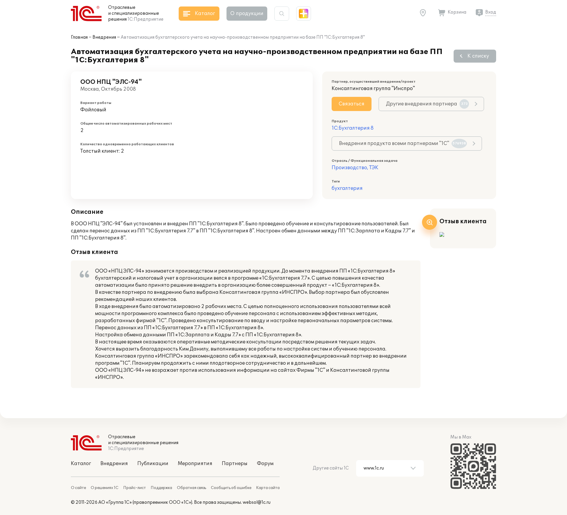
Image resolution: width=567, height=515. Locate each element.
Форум (265, 464)
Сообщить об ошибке (231, 487)
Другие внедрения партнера (427, 104)
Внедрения (104, 37)
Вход (490, 12)
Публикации (152, 464)
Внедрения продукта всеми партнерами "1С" (402, 143)
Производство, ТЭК (355, 168)
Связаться (351, 104)
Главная (79, 37)
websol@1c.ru (257, 502)
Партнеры (234, 464)
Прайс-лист (134, 487)
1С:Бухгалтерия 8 (353, 128)
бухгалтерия (347, 188)
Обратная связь (191, 487)
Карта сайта (268, 487)
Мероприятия (195, 464)
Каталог (81, 464)
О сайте (78, 487)
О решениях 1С (104, 487)
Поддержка (161, 487)
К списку (478, 56)
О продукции (246, 14)
